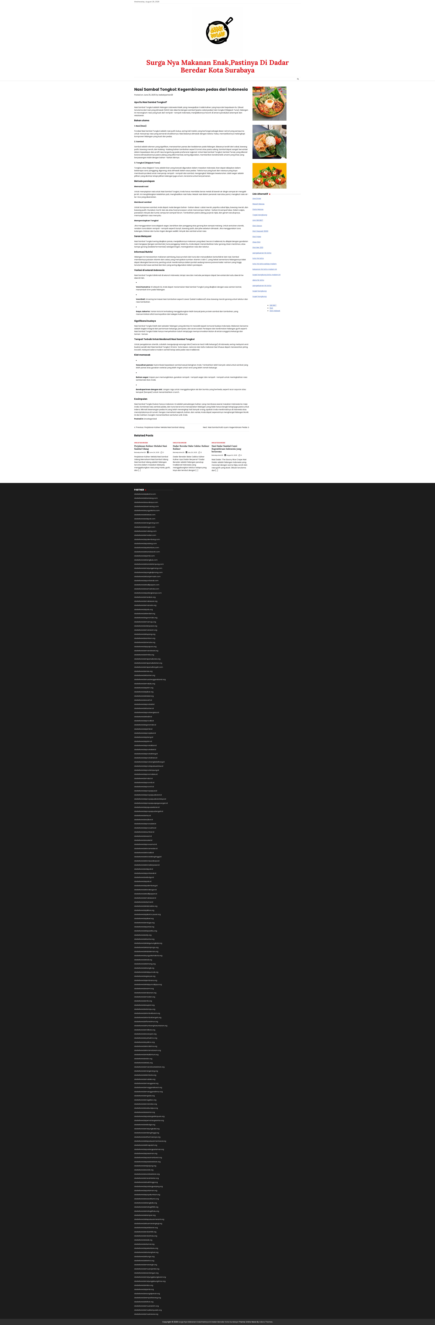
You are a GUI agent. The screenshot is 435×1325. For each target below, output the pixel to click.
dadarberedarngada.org (144, 1096)
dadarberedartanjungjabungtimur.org (150, 1281)
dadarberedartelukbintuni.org (146, 1054)
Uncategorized (150, 419)
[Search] (298, 79)
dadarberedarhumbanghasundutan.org (150, 1026)
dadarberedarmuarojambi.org (146, 1269)
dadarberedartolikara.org (144, 1030)
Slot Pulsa (257, 236)
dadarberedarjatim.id (143, 741)
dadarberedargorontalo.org (145, 618)
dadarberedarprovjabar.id (145, 733)
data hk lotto (258, 280)
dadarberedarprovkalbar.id (145, 745)
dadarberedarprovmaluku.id (145, 774)
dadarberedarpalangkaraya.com (148, 593)
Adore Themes (265, 1322)
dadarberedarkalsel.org (144, 696)
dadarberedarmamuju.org (145, 622)
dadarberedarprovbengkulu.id (146, 712)
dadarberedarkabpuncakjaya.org (148, 984)
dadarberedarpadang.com (145, 543)
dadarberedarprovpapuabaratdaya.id (150, 799)
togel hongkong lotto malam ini (266, 274)
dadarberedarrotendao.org (145, 1104)
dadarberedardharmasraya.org (147, 1137)
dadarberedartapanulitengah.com (148, 667)
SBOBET (273, 305)
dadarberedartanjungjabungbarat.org (150, 1277)
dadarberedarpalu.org (143, 609)
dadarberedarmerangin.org (145, 1265)
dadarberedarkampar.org (145, 1215)
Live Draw (257, 198)
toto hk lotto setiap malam (265, 264)
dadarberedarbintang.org (145, 964)
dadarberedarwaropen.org (145, 1034)
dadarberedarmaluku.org (144, 684)
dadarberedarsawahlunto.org (146, 1199)
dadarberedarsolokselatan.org (147, 1174)
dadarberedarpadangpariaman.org (149, 1149)
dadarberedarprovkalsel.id (145, 749)
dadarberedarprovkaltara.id (145, 758)
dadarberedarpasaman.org (145, 1153)
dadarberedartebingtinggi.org (146, 1133)
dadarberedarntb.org (143, 1001)
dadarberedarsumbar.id (144, 832)
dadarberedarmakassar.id (145, 898)
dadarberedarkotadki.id (144, 852)
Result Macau (258, 204)
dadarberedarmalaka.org (144, 1079)
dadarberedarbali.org (143, 960)
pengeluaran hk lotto (262, 253)
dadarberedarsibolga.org (144, 1125)
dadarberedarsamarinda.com (146, 589)
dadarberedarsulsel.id (143, 840)
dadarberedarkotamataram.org (147, 1050)
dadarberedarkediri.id (143, 717)
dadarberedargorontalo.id (145, 725)
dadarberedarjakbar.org (144, 910)
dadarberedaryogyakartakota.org (148, 955)
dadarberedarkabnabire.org (145, 906)
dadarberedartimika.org (144, 655)
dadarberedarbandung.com (146, 498)
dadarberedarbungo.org (144, 1256)
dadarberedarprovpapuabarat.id (148, 795)
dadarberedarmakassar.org (145, 601)
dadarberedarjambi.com (144, 556)
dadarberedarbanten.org (144, 675)
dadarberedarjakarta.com (145, 494)
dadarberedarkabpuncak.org (146, 972)
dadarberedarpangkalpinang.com (148, 572)
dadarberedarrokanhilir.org (145, 1232)
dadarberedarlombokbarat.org (147, 1013)
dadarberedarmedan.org (144, 997)
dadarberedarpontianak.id (145, 873)
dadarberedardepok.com (144, 519)
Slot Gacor (257, 225)
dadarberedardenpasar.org (145, 626)
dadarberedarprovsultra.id (145, 828)
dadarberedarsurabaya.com (146, 502)
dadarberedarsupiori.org (144, 1005)
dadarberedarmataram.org (145, 630)
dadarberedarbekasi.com (144, 515)
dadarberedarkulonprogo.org (146, 947)
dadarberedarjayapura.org (145, 646)
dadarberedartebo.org (143, 1285)
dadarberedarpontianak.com (146, 580)
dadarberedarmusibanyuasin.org (148, 1310)
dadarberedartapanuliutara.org (147, 659)
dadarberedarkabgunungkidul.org (148, 943)
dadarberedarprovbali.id (144, 704)
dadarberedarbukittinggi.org (146, 1182)
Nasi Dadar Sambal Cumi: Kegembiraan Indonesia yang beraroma (226, 449)
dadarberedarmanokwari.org (146, 651)
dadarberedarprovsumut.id (145, 844)
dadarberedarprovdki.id (144, 721)
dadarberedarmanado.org (145, 605)
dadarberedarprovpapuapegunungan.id (151, 803)
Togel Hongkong (260, 215)
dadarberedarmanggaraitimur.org (148, 1092)
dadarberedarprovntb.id (144, 782)
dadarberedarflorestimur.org (146, 1021)
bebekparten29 (166, 95)
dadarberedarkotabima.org (145, 1046)
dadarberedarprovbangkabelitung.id (149, 762)
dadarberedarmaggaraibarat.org (148, 1087)
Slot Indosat (275, 310)
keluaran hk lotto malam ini (265, 269)
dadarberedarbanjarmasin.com (147, 576)
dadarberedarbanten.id (144, 708)
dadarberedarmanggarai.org (146, 1083)
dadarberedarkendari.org (144, 613)
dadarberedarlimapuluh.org (145, 1145)
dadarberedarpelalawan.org (146, 1227)
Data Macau (258, 209)
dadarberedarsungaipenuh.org (147, 1293)
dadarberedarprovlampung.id (146, 770)
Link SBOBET (258, 220)
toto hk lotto (258, 258)
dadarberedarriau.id (142, 815)
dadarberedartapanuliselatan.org (148, 663)
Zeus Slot (256, 242)
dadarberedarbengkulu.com (146, 560)
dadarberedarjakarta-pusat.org (147, 914)
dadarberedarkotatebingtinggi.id (147, 857)
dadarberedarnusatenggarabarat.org (150, 679)
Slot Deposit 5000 (260, 231)
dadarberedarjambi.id (143, 729)
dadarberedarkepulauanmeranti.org (149, 1219)
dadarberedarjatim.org (143, 688)
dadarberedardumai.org (144, 1244)
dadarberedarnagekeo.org (145, 1100)
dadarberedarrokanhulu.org (145, 1236)
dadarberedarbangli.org (144, 968)
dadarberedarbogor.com (144, 527)
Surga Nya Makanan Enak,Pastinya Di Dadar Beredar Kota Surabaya (217, 66)
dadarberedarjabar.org (143, 692)
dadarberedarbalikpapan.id (145, 894)
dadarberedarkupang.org (144, 634)
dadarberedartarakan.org (145, 597)
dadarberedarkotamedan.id (145, 848)
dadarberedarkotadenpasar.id (147, 865)
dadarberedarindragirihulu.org (146, 1211)
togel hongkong (260, 291)
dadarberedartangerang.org (146, 1071)
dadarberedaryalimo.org (144, 1042)
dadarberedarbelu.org (143, 1063)
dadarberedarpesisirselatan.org (147, 1162)
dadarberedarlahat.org (143, 1302)
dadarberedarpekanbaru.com (146, 547)
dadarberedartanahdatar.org (146, 1178)
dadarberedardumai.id (143, 902)
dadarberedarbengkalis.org (145, 1203)
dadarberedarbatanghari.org (146, 1252)
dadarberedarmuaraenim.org (146, 1306)
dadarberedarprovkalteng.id (146, 754)
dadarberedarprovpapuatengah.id (148, 811)
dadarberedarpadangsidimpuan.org (149, 1116)
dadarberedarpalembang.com (147, 539)
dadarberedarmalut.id (143, 778)
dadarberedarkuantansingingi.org (148, 1223)
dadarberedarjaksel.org (144, 918)
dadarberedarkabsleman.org (146, 951)
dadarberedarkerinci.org (144, 1260)
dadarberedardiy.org (142, 935)
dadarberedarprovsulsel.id (145, 824)
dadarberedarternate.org (144, 642)
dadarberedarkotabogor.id (145, 890)
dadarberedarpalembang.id (145, 885)
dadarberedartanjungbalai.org (147, 1129)
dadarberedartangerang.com (146, 523)
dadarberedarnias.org (143, 671)
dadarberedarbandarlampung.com (149, 564)
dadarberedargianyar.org (144, 976)
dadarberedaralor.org (143, 1059)
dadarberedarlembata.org (145, 1075)
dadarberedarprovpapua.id (145, 791)
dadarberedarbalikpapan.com (146, 585)
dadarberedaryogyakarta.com (147, 510)
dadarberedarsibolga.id (144, 877)
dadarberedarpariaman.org (145, 1190)
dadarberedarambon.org (144, 638)
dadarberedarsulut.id (143, 836)
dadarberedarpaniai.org (144, 927)
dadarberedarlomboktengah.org (147, 1017)
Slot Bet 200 (258, 247)
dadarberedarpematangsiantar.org (149, 1120)
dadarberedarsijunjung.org (145, 1166)
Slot (271, 308)
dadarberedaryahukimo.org (145, 1038)
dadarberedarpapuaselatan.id (147, 807)
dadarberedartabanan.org (145, 993)
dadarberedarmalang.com (145, 531)
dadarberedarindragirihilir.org (146, 1207)
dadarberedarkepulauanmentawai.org (150, 1141)
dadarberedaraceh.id (143, 700)
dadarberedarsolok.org (143, 1170)
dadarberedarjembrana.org (145, 980)
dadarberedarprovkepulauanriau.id (148, 766)
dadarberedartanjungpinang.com (148, 568)
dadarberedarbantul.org (144, 939)
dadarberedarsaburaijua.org (146, 1108)
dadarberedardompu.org (144, 1009)
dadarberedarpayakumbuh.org (147, 1194)
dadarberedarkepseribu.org (145, 931)
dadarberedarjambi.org (144, 1289)
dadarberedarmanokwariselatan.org (149, 1067)
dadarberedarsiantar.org (144, 1112)
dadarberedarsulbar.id (143, 819)
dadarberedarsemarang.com (146, 506)
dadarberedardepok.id (143, 869)
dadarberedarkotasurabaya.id (146, 861)
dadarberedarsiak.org (143, 1240)
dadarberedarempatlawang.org (147, 1298)
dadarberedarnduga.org (144, 923)
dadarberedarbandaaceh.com (147, 552)
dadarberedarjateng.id (143, 737)
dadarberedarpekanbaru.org (146, 1248)
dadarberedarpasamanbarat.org (148, 1157)
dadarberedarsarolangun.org (146, 1273)
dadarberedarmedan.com (145, 535)
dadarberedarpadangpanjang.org (148, 1186)
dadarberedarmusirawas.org (146, 1314)
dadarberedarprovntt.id (144, 786)
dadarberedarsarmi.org (144, 988)
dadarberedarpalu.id (142, 881)
